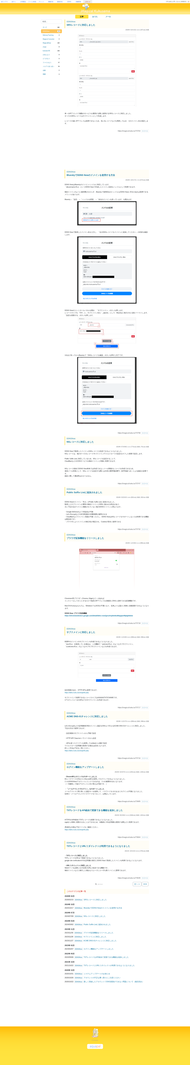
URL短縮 (168, 1)
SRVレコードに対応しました (81, 25)
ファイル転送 (32, 1)
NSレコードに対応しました (80, 442)
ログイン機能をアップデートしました (85, 767)
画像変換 (78, 1)
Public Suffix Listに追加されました (84, 492)
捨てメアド (4, 1)
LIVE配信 (23, 1)
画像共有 (50, 1)
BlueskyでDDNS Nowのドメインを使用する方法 (91, 175)
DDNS (69, 1)
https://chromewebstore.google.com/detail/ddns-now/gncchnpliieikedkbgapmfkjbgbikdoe (99, 616)
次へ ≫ (137, 884)
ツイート (145, 131)
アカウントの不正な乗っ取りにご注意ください (102, 978)
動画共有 (60, 1)
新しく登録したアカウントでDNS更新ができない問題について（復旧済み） (114, 981)
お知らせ (87, 1)
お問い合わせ (176, 1)
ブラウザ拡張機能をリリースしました (85, 538)
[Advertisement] (51, 113)
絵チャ (14, 1)
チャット (41, 1)
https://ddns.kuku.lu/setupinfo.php (77, 692)
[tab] (51, 27)
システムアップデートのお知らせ (97, 974)
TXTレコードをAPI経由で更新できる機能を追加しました (95, 810)
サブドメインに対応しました (81, 632)
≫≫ (145, 884)
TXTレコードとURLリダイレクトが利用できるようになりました (98, 846)
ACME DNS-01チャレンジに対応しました (87, 716)
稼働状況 (183, 1)
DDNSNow (71, 22)
